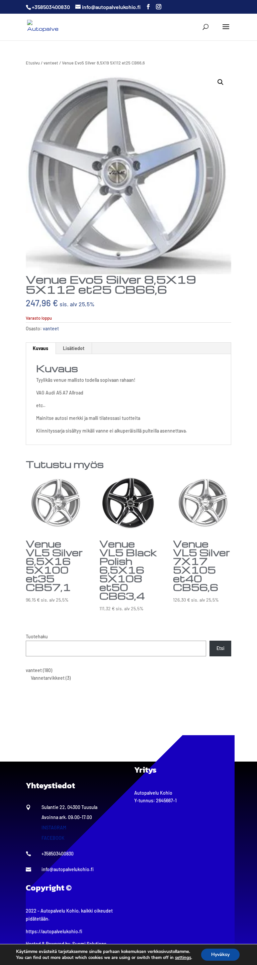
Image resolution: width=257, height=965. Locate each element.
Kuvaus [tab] (40, 348)
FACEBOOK (53, 838)
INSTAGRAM (53, 827)
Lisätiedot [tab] (73, 348)
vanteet (51, 62)
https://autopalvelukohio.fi (54, 931)
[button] (221, 82)
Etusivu (33, 62)
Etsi (221, 648)
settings (183, 958)
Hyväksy (220, 954)
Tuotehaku (37, 636)
